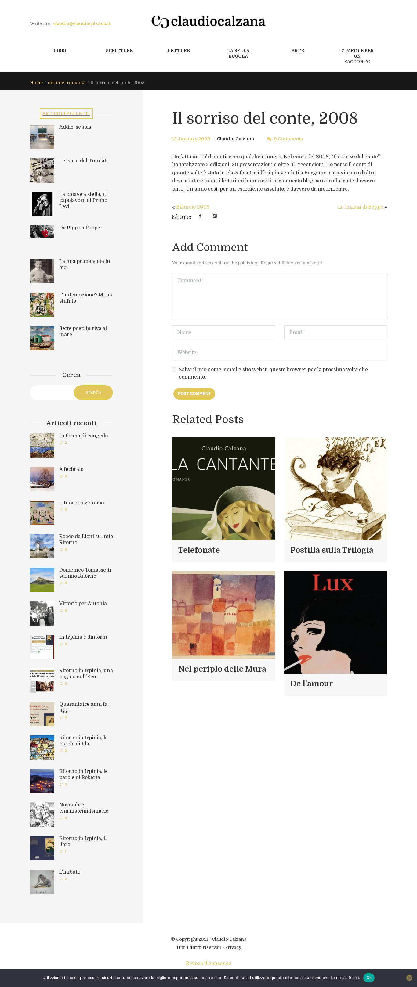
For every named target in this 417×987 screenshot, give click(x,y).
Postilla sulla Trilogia (331, 550)
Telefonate (199, 550)
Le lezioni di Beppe (360, 207)
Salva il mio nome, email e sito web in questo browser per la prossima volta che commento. (273, 373)
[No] (409, 978)
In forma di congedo (83, 436)
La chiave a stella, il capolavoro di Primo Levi (83, 200)
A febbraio (71, 469)
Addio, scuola (75, 127)
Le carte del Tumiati (83, 160)
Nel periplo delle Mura (222, 669)
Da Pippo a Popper (81, 228)
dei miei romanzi (66, 82)
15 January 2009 (191, 138)
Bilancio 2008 (193, 207)
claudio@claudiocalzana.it (81, 23)
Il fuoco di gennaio (81, 503)
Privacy (233, 947)
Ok (369, 977)
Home (36, 82)
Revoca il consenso (208, 963)
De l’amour (311, 683)
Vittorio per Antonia (83, 603)
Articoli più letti (66, 113)
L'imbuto (69, 872)
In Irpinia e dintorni (83, 637)
